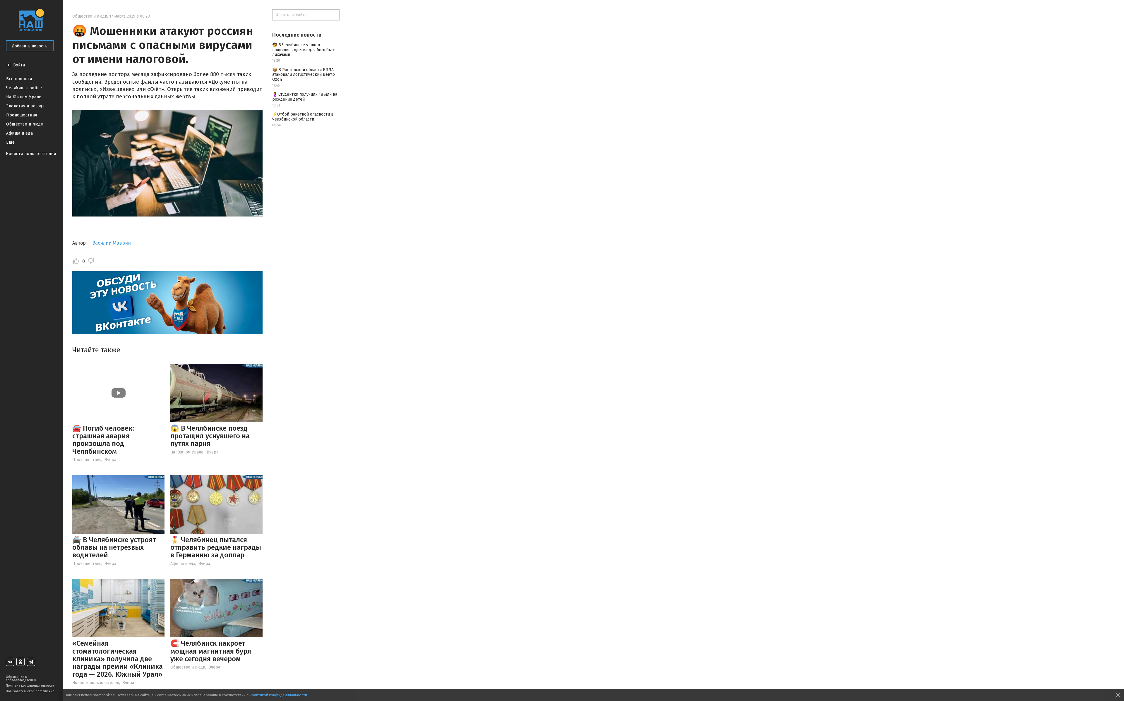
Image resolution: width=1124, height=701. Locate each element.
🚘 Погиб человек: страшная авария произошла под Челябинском (103, 440)
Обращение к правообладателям (21, 678)
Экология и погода (25, 106)
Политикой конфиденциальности (278, 695)
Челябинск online (24, 87)
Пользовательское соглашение (30, 691)
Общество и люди (24, 124)
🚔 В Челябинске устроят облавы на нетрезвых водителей (114, 547)
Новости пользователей (31, 153)
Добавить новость (29, 46)
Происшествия (21, 115)
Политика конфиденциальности (30, 685)
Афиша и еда (19, 133)
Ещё (10, 142)
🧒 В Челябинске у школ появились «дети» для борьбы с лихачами (303, 49)
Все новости (19, 78)
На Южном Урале (24, 97)
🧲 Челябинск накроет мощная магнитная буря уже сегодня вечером (210, 651)
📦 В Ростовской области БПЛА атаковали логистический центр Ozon (303, 74)
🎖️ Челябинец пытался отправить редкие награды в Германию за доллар (215, 547)
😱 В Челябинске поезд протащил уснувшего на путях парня (210, 436)
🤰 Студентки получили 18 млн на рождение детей (304, 97)
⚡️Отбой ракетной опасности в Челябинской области (302, 117)
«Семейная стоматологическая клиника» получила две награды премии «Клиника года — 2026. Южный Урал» (117, 658)
